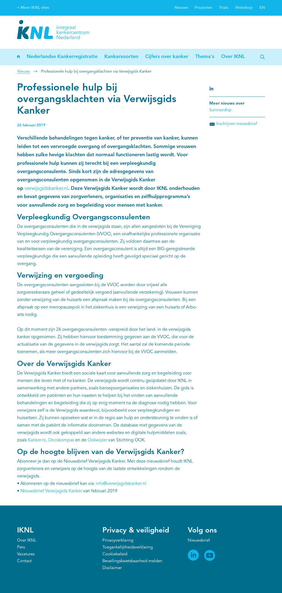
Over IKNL (233, 56)
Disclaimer (112, 568)
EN (262, 8)
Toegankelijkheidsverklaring (127, 547)
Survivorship (220, 110)
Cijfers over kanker (166, 56)
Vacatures (25, 554)
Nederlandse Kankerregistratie (62, 56)
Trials (223, 8)
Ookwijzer (97, 440)
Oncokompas (61, 440)
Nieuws (181, 8)
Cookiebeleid (114, 554)
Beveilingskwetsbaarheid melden (132, 561)
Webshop (244, 8)
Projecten (203, 8)
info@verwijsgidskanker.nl (121, 484)
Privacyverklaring (117, 541)
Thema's (204, 56)
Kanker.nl (37, 440)
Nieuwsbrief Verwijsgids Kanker (51, 491)
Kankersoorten (121, 56)
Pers (21, 547)
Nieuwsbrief (199, 541)
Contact (24, 561)
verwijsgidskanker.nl (46, 188)
